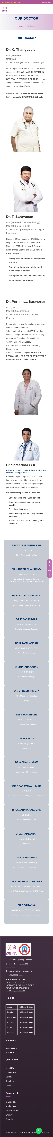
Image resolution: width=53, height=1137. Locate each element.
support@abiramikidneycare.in (20, 971)
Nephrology (11, 1106)
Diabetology (11, 1102)
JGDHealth (20, 1132)
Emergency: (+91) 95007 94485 (11, 2)
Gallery (9, 1077)
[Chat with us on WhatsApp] (39, 1131)
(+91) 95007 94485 (16, 975)
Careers (9, 1085)
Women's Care (12, 1111)
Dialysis (9, 1119)
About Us (10, 1068)
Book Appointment (46, 2)
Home (20, 26)
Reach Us (10, 1081)
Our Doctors (11, 1072)
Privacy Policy (44, 1132)
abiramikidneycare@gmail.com (21, 960)
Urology (9, 1115)
